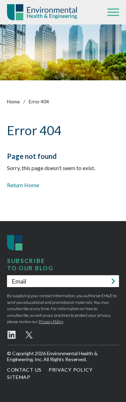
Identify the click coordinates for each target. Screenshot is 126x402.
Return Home (23, 185)
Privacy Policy (51, 321)
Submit (113, 281)
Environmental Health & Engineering (42, 12)
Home (13, 101)
